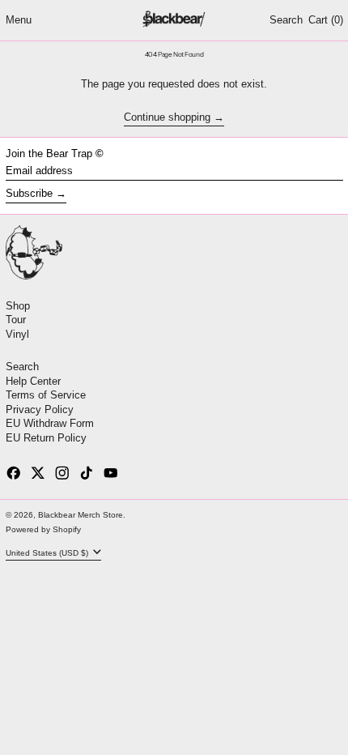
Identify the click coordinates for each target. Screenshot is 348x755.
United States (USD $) (48, 552)
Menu (19, 20)
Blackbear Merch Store (80, 514)
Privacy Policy (40, 409)
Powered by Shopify (43, 529)
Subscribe (29, 193)
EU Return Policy (46, 438)
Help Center (33, 381)
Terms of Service (46, 395)
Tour (16, 320)
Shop (18, 306)
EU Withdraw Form (50, 423)
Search (22, 366)
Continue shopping (167, 117)
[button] (286, 20)
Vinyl (17, 334)
